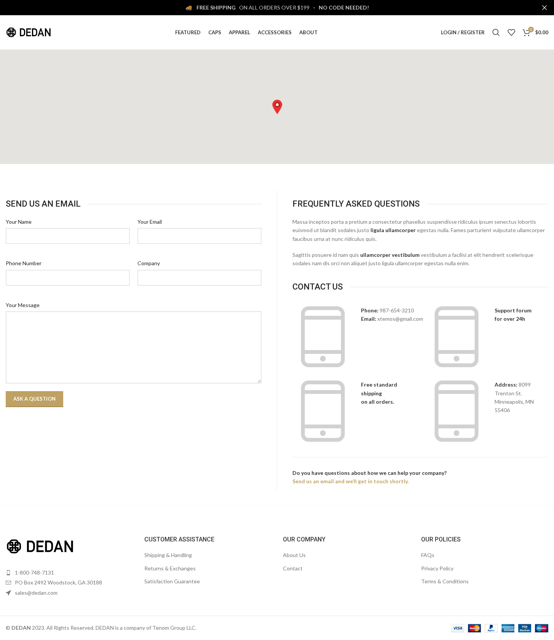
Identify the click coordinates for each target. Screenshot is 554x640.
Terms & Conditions (445, 581)
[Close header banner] (544, 7)
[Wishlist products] (511, 32)
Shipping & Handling (168, 555)
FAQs (427, 555)
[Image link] (40, 545)
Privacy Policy (437, 568)
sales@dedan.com (36, 592)
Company (148, 263)
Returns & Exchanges (170, 568)
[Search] (496, 32)
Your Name (19, 221)
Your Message (23, 305)
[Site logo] (28, 32)
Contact (293, 568)
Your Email (149, 221)
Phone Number (24, 263)
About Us (294, 555)
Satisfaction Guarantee (172, 581)
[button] (277, 107)
